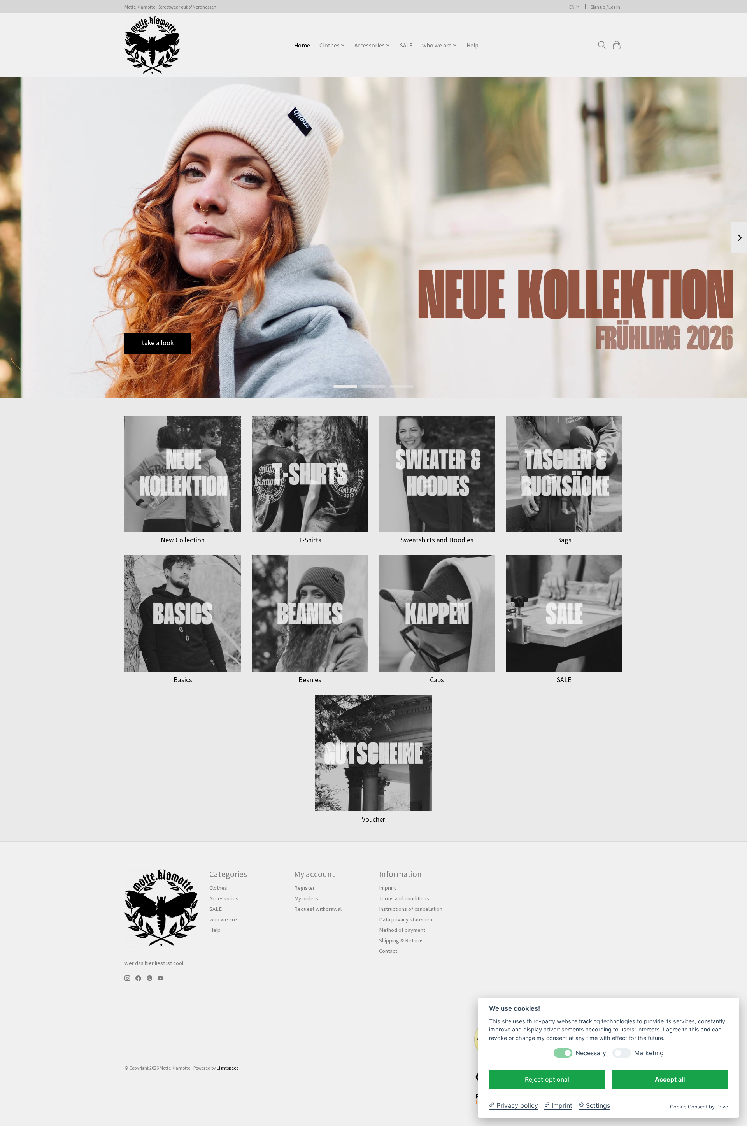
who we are (223, 919)
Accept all (670, 1079)
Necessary (590, 1052)
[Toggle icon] (601, 45)
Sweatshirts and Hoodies (436, 540)
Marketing (649, 1052)
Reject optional (547, 1079)
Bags (564, 540)
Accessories (223, 898)
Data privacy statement (406, 919)
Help (472, 45)
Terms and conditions (404, 898)
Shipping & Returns (401, 940)
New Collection (183, 540)
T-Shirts (310, 540)
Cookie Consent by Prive (699, 1106)
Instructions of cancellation (410, 908)
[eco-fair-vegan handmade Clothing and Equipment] (152, 45)
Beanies (309, 679)
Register (304, 887)
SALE (406, 45)
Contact (388, 950)
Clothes (218, 887)
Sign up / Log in (605, 7)
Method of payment (402, 929)
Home (302, 45)
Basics (183, 679)
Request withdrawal (318, 908)
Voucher (373, 819)
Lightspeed (228, 1068)
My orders (306, 898)
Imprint (387, 887)
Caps (437, 679)
